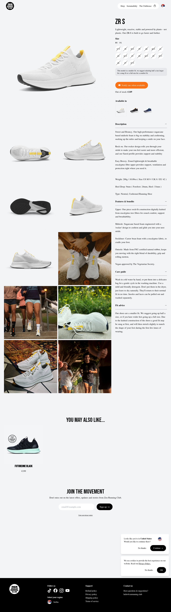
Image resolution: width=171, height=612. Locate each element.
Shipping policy (92, 597)
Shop (123, 6)
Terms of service (92, 601)
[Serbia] (163, 6)
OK (161, 570)
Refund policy (91, 590)
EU (116, 42)
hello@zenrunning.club (133, 594)
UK (120, 42)
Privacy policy (91, 594)
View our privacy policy (85, 515)
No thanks (142, 548)
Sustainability (132, 6)
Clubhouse (145, 6)
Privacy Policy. (145, 563)
